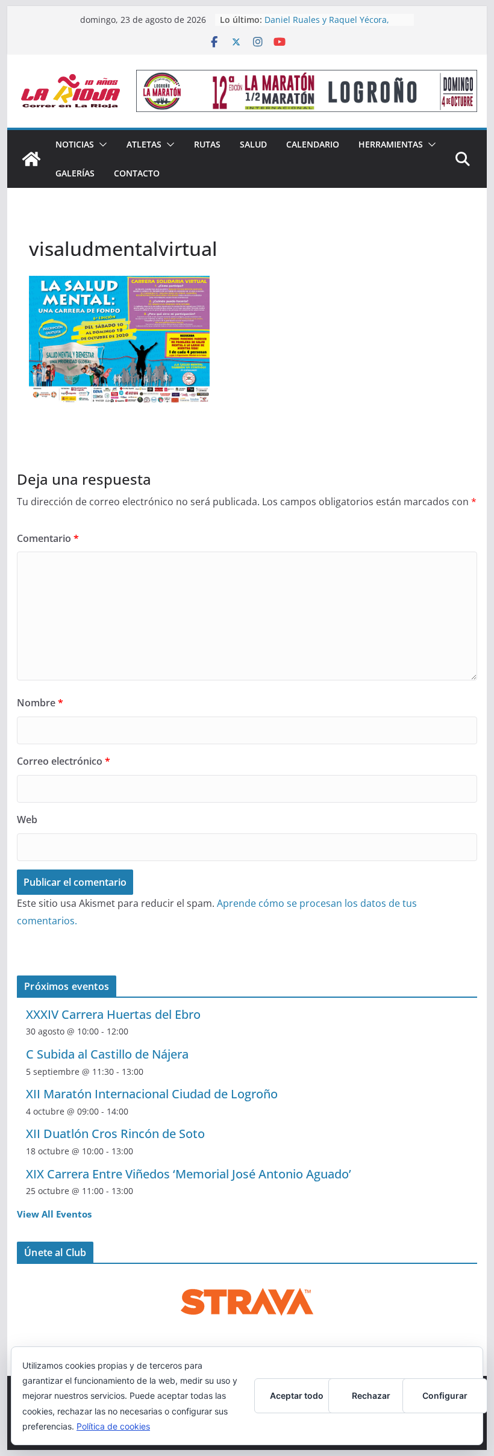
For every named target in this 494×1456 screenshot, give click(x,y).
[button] (100, 144)
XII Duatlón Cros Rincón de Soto (115, 1133)
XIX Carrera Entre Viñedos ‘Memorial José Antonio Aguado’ (188, 1174)
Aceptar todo (297, 1395)
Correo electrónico (63, 761)
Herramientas (390, 144)
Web (27, 819)
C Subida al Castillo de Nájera (107, 1054)
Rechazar (371, 1395)
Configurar (444, 1395)
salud (253, 144)
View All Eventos (54, 1214)
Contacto (137, 173)
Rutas (207, 144)
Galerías (75, 173)
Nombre (40, 702)
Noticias (74, 144)
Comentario (48, 538)
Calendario (312, 144)
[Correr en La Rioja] (31, 159)
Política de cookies (113, 1426)
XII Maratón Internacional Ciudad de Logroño (152, 1094)
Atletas (144, 144)
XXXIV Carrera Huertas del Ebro (113, 1014)
